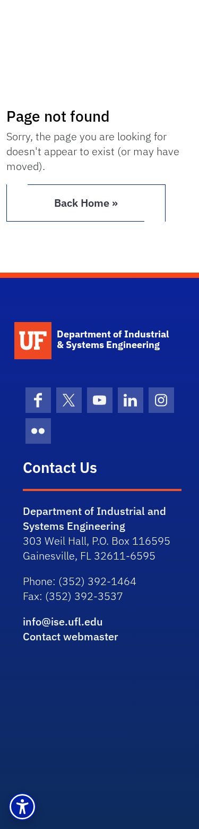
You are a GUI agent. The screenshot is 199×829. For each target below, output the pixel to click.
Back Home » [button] (86, 203)
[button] (22, 806)
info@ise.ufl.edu (63, 621)
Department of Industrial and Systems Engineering (94, 518)
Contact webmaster (70, 636)
